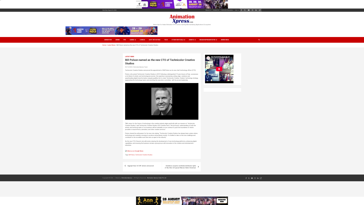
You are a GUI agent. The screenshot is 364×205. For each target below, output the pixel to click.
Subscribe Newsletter (227, 10)
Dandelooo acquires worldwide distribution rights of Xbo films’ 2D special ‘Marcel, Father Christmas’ (180, 167)
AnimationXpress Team (140, 67)
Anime (117, 40)
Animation (108, 40)
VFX (124, 40)
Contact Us (216, 10)
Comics (142, 40)
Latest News (129, 56)
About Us (208, 10)
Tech (166, 40)
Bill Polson (132, 155)
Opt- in (237, 10)
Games (132, 40)
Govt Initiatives (154, 40)
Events (191, 40)
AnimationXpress (126, 178)
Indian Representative (207, 40)
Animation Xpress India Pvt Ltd (156, 178)
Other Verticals (178, 40)
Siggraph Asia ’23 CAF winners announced (140, 166)
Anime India (225, 40)
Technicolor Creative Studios (143, 155)
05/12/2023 (128, 67)
